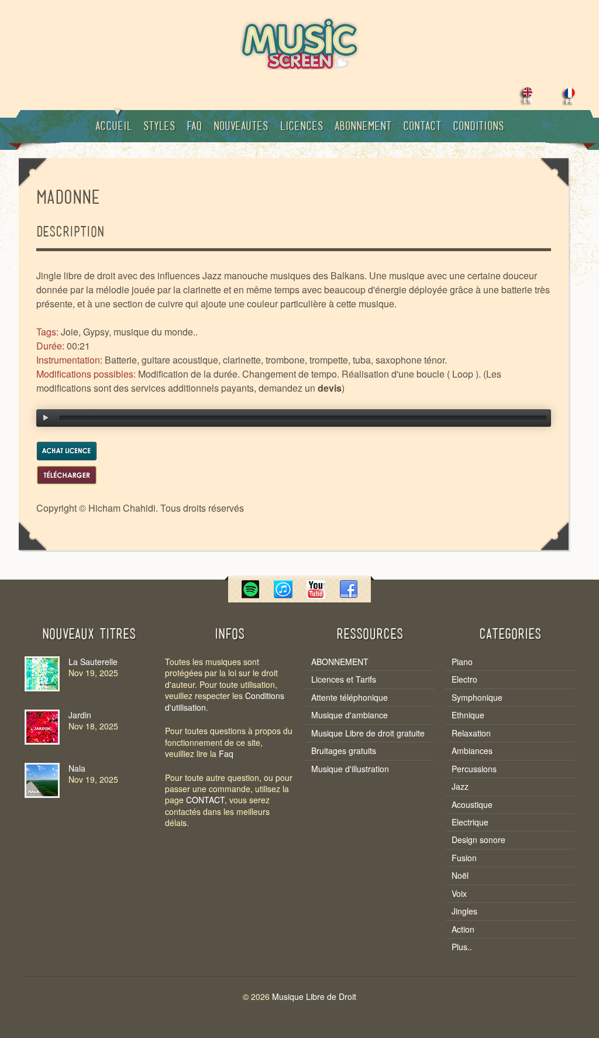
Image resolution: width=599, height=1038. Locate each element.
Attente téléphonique (349, 697)
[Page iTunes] (283, 594)
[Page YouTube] (316, 594)
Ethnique (468, 715)
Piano (462, 661)
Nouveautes (241, 127)
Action (463, 929)
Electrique (470, 822)
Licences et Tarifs (343, 679)
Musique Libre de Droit (314, 996)
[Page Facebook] (348, 594)
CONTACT (205, 800)
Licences (301, 127)
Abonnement (363, 127)
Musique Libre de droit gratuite (368, 733)
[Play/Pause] (45, 418)
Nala (76, 768)
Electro (464, 679)
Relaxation (471, 733)
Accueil (113, 127)
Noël (460, 875)
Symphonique (477, 697)
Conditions (478, 127)
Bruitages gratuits (343, 750)
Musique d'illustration (350, 769)
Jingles (464, 911)
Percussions (474, 769)
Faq (194, 127)
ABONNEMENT (340, 661)
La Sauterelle (93, 661)
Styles (159, 127)
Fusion (464, 858)
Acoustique (472, 804)
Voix (459, 893)
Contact (422, 127)
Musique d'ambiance (349, 715)
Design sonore (478, 839)
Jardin (79, 715)
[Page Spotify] (250, 594)
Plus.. (462, 947)
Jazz (460, 786)
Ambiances (472, 750)
